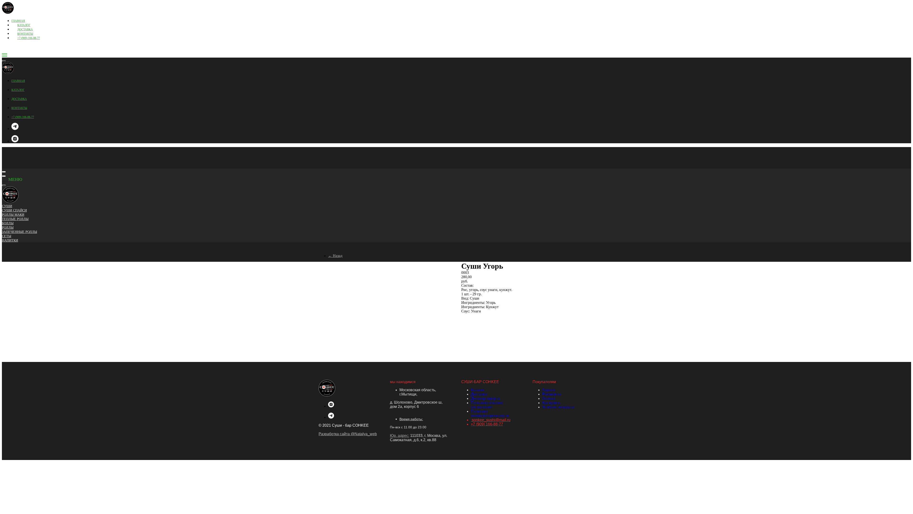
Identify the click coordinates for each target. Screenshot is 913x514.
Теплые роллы (15, 219)
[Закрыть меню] (4, 185)
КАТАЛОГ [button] (23, 25)
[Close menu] (4, 61)
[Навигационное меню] (4, 55)
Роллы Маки (13, 215)
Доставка (479, 394)
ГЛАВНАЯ (18, 21)
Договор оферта (485, 398)
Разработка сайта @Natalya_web (348, 434)
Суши (7, 206)
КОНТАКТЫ (25, 33)
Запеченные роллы (19, 232)
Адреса (548, 390)
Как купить (551, 403)
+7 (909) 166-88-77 (28, 38)
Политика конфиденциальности (490, 413)
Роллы (8, 227)
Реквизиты (551, 394)
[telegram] (15, 129)
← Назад (335, 256)
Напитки (10, 240)
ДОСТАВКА (25, 29)
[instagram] (15, 141)
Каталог (478, 390)
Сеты (6, 236)
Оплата (548, 398)
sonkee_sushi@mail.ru (490, 420)
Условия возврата (558, 407)
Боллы (8, 223)
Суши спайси (14, 210)
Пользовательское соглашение (487, 405)
